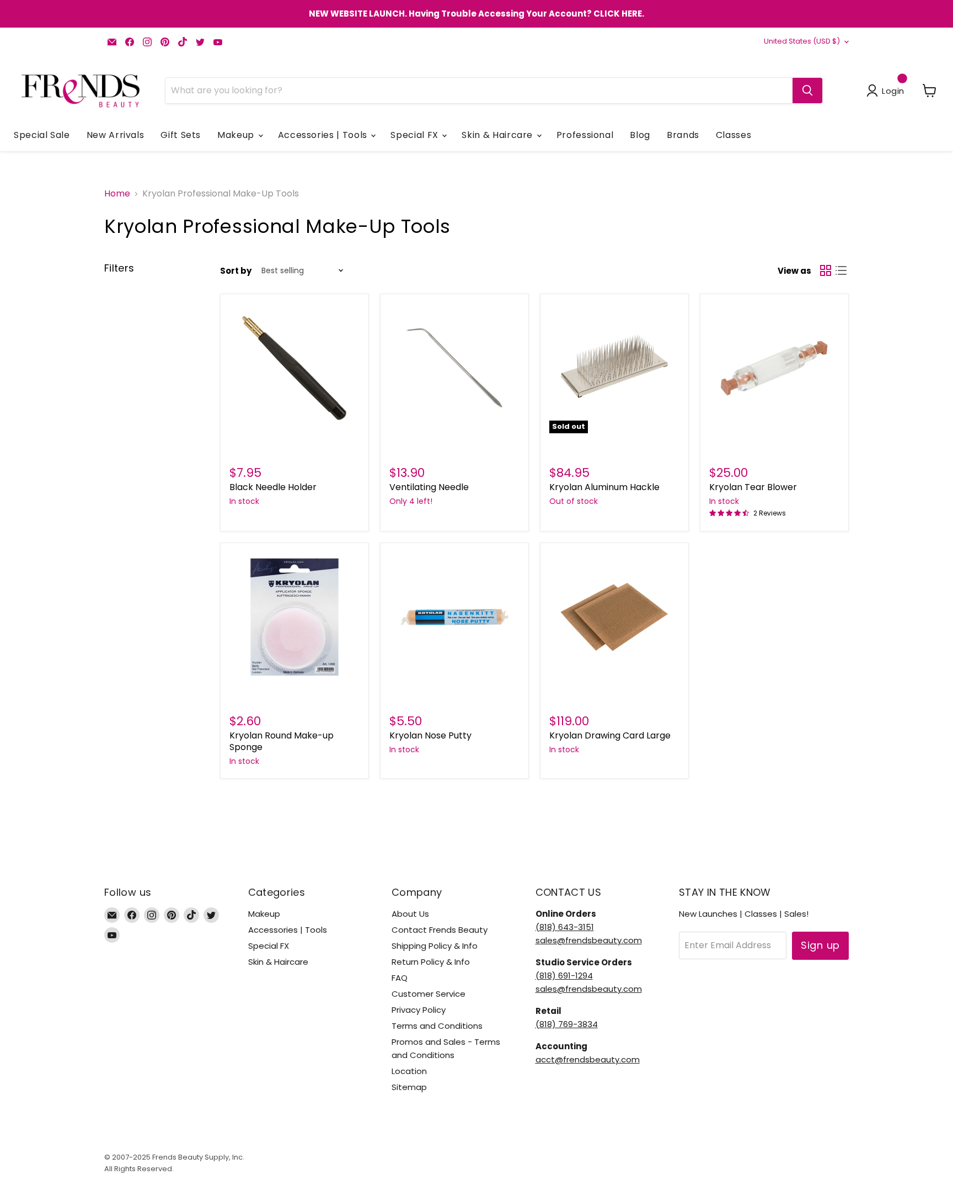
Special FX (415, 135)
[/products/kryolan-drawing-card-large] (614, 617)
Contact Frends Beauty (440, 930)
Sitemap (409, 1087)
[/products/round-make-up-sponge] (294, 617)
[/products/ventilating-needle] (454, 368)
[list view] (841, 270)
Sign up (820, 945)
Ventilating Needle (429, 487)
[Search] (807, 90)
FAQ (400, 978)
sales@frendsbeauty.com (589, 940)
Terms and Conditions (437, 1026)
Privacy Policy (419, 1010)
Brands (683, 135)
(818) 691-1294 (564, 975)
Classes (733, 135)
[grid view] (825, 270)
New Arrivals (115, 135)
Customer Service (428, 994)
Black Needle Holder (273, 487)
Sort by (235, 270)
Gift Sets (180, 135)
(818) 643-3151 (565, 927)
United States (802, 41)
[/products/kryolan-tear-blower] (774, 368)
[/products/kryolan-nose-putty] (454, 617)
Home (117, 194)
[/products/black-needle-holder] (294, 368)
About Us (410, 914)
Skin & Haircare (498, 135)
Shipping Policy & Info (435, 946)
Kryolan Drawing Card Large (610, 735)
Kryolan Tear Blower (753, 487)
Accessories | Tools (324, 135)
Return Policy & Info (431, 962)
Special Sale (42, 135)
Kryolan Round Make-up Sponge (281, 741)
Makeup (236, 135)
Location (409, 1071)
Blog (640, 135)
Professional (585, 135)
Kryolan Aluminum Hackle (604, 487)
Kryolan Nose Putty (430, 735)
